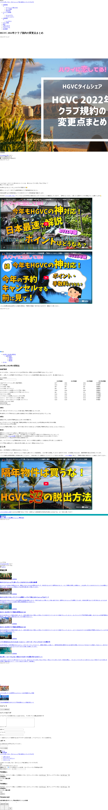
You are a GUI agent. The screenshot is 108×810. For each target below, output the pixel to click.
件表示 (5, 377)
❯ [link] (6, 403)
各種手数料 (9, 356)
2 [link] (4, 403)
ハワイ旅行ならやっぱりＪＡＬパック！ (10, 514)
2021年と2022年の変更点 (9, 354)
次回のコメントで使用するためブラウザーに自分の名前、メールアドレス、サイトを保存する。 (27, 737)
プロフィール (6, 760)
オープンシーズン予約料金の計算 (33, 767)
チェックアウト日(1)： (55, 775)
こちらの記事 (11, 436)
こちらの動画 (68, 455)
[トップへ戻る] (1, 764)
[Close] (10, 808)
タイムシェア (15, 517)
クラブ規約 (8, 517)
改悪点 (10, 359)
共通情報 (3, 516)
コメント (3, 726)
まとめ (4, 362)
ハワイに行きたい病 (5, 512)
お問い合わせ (6, 756)
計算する (2, 793)
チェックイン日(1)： (34, 775)
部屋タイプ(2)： (22, 786)
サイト (2, 735)
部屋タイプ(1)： (22, 775)
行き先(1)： (3, 775)
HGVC (2, 517)
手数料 (22, 517)
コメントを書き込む (5, 709)
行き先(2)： (3, 786)
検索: (1, 379)
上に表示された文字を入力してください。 (11, 743)
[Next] (6, 807)
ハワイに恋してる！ (10, 195)
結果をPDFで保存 (4, 804)
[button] (11, 155)
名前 (2, 729)
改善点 (10, 357)
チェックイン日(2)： (34, 786)
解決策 (10, 360)
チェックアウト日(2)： (55, 786)
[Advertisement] (44, 48)
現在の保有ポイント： (6, 769)
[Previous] (2, 807)
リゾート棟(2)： (12, 786)
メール (2, 732)
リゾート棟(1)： (12, 775)
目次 (2, 351)
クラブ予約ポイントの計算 (16, 767)
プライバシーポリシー (9, 758)
